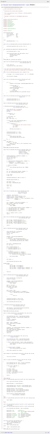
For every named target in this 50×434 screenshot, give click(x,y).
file (21, 7)
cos (1, 4)
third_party (5, 4)
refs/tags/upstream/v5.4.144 (18, 4)
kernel (10, 4)
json (48, 432)
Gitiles (6, 432)
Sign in (48, 1)
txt (45, 432)
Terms (11, 432)
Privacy (8, 432)
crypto (27, 4)
